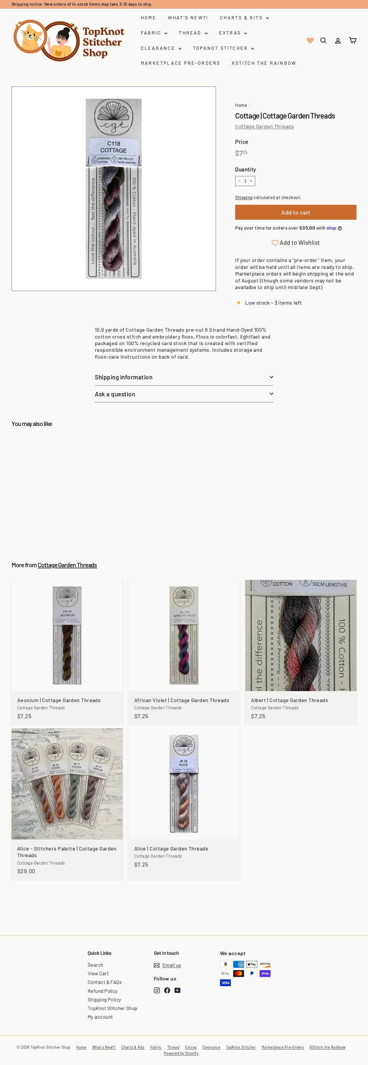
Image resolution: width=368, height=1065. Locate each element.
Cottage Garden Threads (264, 126)
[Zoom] (114, 189)
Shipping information (124, 377)
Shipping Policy (104, 999)
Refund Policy (103, 991)
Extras (231, 32)
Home (148, 17)
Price (241, 141)
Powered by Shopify (181, 1053)
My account (100, 1017)
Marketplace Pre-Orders (180, 63)
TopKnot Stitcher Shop (112, 1008)
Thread (191, 32)
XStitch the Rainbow (264, 63)
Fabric (152, 32)
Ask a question (115, 393)
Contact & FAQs (105, 982)
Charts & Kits (242, 17)
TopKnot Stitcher (221, 48)
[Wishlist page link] (310, 40)
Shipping (244, 197)
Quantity (245, 169)
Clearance (159, 48)
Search (95, 965)
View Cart (98, 973)
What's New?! (188, 17)
